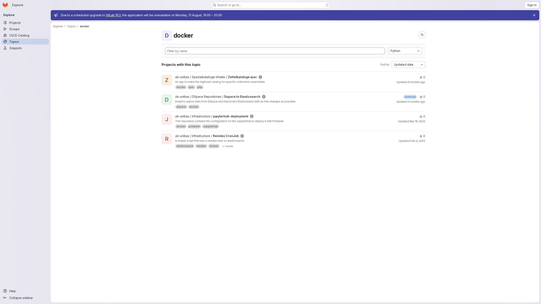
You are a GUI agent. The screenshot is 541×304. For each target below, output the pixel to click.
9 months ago (416, 101)
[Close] (534, 15)
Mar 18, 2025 (417, 121)
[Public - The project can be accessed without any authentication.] (260, 77)
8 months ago (416, 82)
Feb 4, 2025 (417, 140)
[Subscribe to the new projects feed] (422, 34)
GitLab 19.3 (113, 15)
